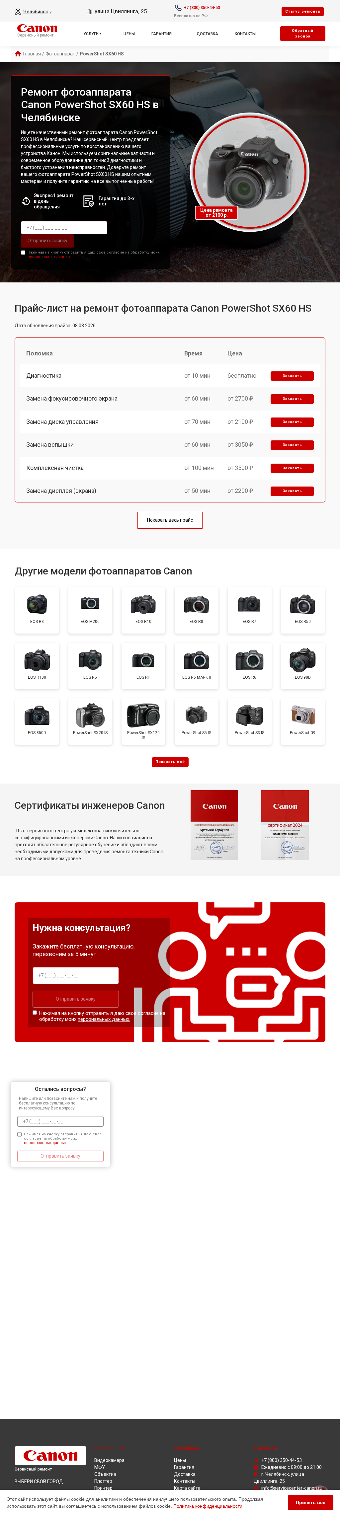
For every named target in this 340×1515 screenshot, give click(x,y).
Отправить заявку (47, 240)
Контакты (245, 34)
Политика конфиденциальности (207, 1506)
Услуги (91, 34)
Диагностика (43, 375)
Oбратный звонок (302, 33)
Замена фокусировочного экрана (72, 398)
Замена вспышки (50, 444)
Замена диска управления (62, 421)
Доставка (207, 34)
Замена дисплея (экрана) (61, 490)
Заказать (292, 376)
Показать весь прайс (170, 520)
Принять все (310, 1502)
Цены (129, 34)
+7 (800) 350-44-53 (202, 7)
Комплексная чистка (55, 467)
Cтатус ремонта (302, 11)
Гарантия (161, 34)
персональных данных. (49, 257)
